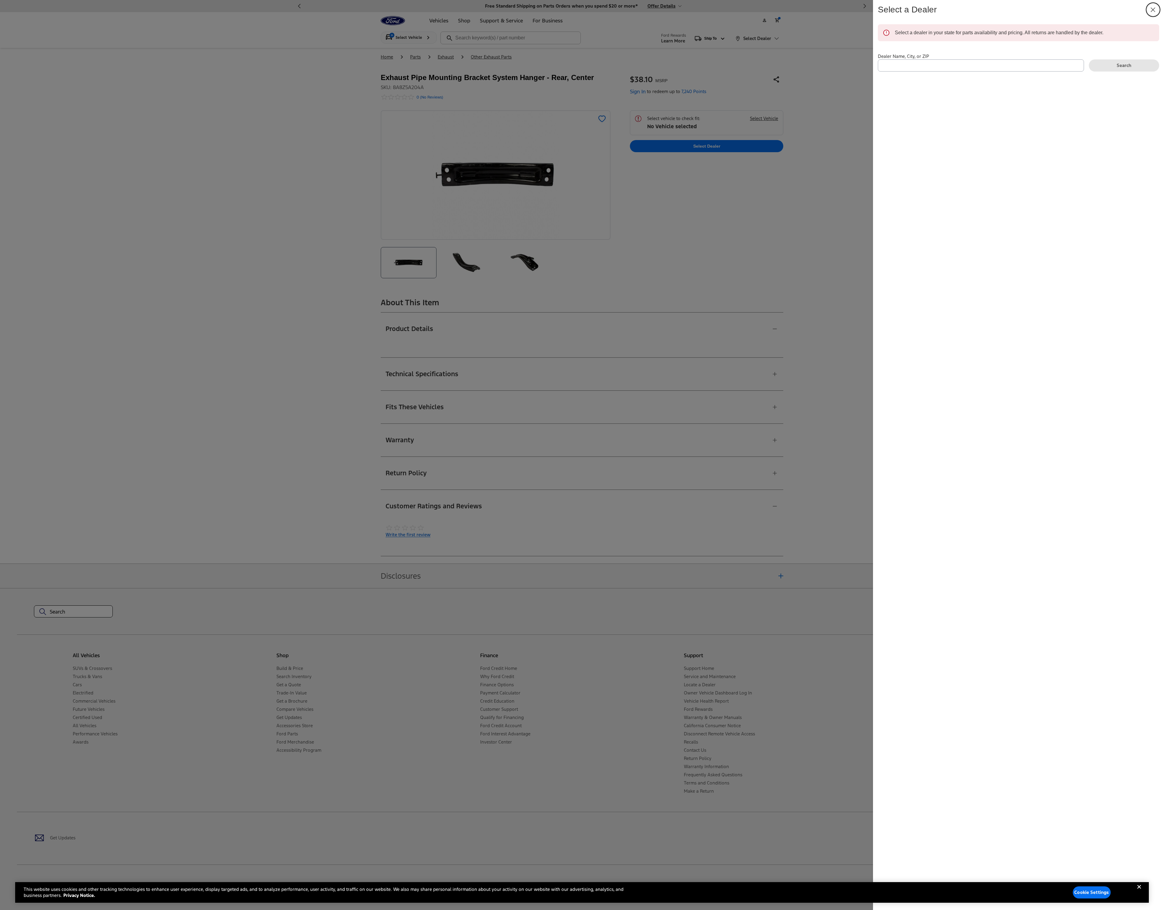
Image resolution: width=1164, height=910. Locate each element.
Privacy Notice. (79, 895)
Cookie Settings (1091, 892)
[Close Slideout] (1153, 10)
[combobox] (981, 65)
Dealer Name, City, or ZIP (903, 56)
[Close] (1139, 891)
